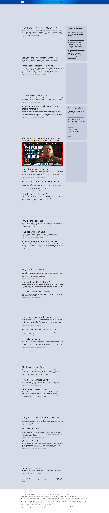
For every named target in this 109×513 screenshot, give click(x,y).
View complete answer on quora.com (36, 287)
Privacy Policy (46, 507)
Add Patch (37, 2)
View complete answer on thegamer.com (37, 117)
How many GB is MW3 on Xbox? (74, 123)
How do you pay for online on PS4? (75, 44)
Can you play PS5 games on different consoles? (76, 35)
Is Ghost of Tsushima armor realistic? (76, 117)
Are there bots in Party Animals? (74, 42)
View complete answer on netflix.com (36, 335)
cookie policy (70, 506)
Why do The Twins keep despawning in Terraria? (76, 50)
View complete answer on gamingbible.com (37, 347)
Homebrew (31, 2)
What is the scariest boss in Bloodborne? (76, 121)
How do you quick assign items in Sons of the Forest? (76, 112)
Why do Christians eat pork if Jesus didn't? (75, 135)
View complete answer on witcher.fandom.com (38, 74)
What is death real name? (73, 114)
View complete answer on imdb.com (36, 473)
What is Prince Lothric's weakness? (75, 32)
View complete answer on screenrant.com (37, 36)
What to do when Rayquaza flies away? (76, 37)
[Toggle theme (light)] (86, 2)
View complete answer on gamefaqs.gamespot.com (39, 61)
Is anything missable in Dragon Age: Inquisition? (75, 126)
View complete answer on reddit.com (36, 249)
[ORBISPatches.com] (22, 2)
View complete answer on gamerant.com (37, 190)
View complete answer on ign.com (36, 102)
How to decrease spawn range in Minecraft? (75, 47)
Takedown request (26, 36)
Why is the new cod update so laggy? (76, 40)
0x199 (53, 494)
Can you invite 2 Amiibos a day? (74, 119)
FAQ (62, 507)
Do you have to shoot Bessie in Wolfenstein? (74, 132)
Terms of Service (54, 507)
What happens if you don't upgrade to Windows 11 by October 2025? (76, 54)
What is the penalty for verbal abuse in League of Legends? (76, 57)
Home (26, 2)
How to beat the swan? (73, 129)
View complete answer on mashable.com (37, 237)
